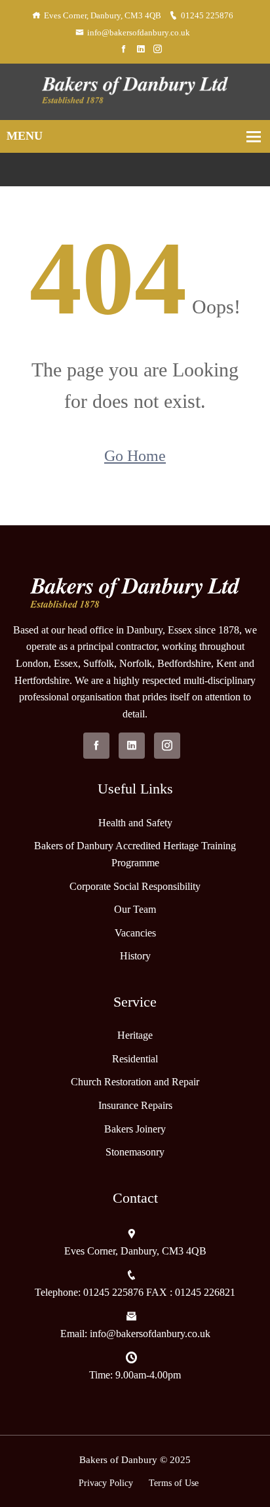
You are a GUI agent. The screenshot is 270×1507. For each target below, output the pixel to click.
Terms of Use (174, 1483)
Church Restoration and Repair (135, 1081)
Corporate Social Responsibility (135, 886)
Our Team (135, 909)
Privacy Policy (106, 1483)
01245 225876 (207, 15)
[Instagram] (157, 49)
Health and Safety (135, 822)
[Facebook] (123, 49)
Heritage (135, 1035)
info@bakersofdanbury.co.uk (138, 32)
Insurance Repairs (135, 1105)
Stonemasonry (135, 1151)
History (135, 955)
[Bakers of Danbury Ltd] (134, 90)
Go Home (135, 455)
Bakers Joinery (135, 1129)
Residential (135, 1058)
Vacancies (135, 932)
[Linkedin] (140, 49)
